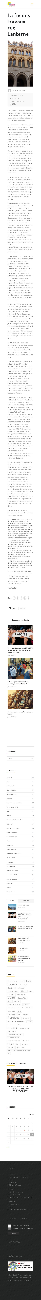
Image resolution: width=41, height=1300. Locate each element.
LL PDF (29, 1008)
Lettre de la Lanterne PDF (14, 853)
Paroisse (14, 1017)
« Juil (8, 1147)
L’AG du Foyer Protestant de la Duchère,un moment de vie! (18, 683)
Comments (26, 900)
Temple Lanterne (14, 1041)
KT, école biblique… (12, 837)
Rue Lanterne (12, 1031)
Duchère (17, 1001)
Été (9, 1054)
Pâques (20, 1025)
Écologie (11, 1047)
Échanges (25, 1044)
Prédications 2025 (12, 879)
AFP (8, 781)
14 (24, 1130)
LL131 (15, 608)
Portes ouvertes (16, 1021)
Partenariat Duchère (12, 870)
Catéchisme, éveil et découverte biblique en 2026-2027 (24, 958)
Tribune (9, 887)
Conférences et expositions (14, 803)
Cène (9, 1001)
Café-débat (23, 984)
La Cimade (10, 845)
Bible (28, 981)
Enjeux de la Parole (14, 1004)
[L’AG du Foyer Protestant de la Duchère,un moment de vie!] (20, 669)
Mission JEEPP (11, 858)
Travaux (22, 608)
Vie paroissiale (11, 892)
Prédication (11, 1025)
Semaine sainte (13, 1038)
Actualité (15, 98)
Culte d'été (22, 998)
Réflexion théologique (15, 1034)
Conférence (21, 994)
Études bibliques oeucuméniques (19, 1050)
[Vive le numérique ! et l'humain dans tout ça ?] (20, 700)
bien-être (12, 984)
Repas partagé (24, 1028)
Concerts (9, 798)
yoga (10, 1044)
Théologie (9, 883)
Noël (19, 1011)
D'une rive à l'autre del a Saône (15, 820)
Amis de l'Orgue (12, 981)
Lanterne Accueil (11, 849)
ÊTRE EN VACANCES (23, 905)
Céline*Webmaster (19, 90)
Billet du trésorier (11, 790)
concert (31, 991)
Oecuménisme (11, 866)
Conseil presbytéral (12, 807)
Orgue (25, 1014)
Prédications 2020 (12, 875)
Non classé (10, 862)
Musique (11, 1011)
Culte (8, 811)
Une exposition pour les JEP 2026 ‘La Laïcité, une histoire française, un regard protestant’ (20, 650)
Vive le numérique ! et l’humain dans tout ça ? (24, 939)
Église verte (10, 824)
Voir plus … (13, 1233)
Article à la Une (11, 786)
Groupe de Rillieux (12, 832)
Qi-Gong (12, 1028)
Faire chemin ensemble (13, 828)
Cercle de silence (11, 794)
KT (8, 1008)
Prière (30, 1021)
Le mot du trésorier (23, 948)
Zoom (17, 1044)
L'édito (9, 841)
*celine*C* (11, 1280)
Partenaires (26, 1018)
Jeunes (26, 1004)
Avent (21, 981)
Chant (23, 991)
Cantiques (20, 988)
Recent (12, 900)
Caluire (11, 988)
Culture (9, 815)
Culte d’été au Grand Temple (21, 1225)
